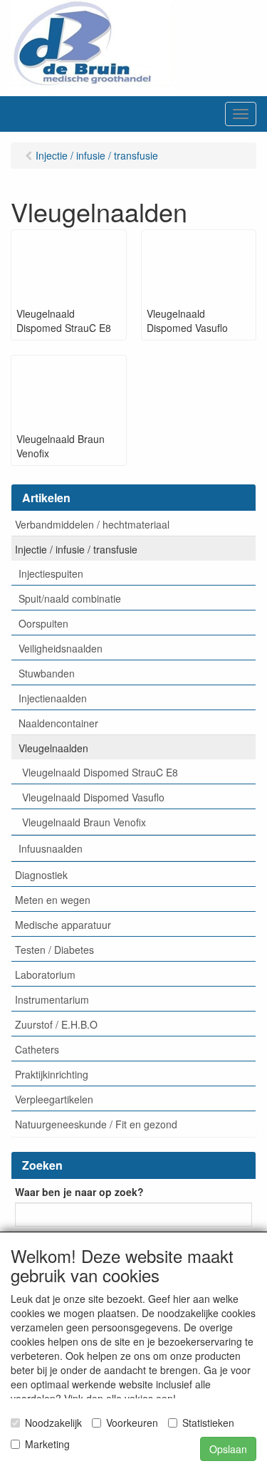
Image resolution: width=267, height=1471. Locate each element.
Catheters (37, 1049)
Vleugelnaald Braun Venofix (84, 822)
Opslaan (228, 1449)
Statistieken (208, 1422)
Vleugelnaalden (53, 748)
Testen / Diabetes (54, 949)
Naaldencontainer (58, 723)
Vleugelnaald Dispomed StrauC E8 (100, 772)
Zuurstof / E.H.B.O (56, 1024)
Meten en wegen (52, 900)
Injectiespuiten (51, 573)
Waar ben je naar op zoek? (79, 1192)
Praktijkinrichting (51, 1074)
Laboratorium (45, 974)
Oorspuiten (43, 623)
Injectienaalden (53, 698)
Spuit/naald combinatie (70, 598)
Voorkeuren (132, 1422)
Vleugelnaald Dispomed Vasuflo (93, 797)
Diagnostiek (41, 875)
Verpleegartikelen (54, 1099)
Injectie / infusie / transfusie (76, 549)
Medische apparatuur (63, 925)
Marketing (47, 1444)
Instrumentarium (52, 999)
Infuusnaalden (51, 848)
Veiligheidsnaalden (61, 648)
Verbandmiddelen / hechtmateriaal (92, 524)
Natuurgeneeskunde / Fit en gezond (96, 1124)
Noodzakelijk (53, 1422)
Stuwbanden (47, 673)
